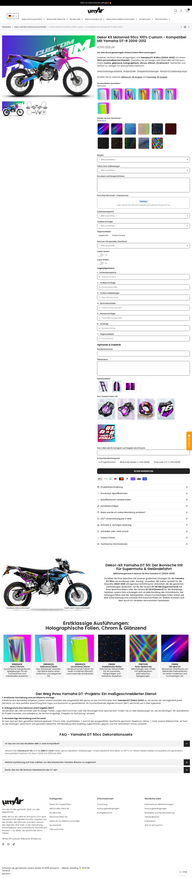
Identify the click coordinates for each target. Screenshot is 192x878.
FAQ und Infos (56, 829)
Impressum (150, 821)
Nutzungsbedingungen (108, 808)
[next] (89, 68)
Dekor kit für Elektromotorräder (65, 821)
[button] (13, 16)
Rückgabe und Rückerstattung (159, 812)
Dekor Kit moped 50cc (60, 804)
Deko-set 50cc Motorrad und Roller (30, 27)
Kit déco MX (55, 812)
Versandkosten (152, 816)
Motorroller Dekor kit (59, 808)
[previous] (8, 68)
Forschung (102, 804)
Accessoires (55, 825)
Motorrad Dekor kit (59, 816)
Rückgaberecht (104, 812)
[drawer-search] (175, 10)
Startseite (6, 27)
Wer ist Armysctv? (153, 825)
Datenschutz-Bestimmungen (159, 804)
